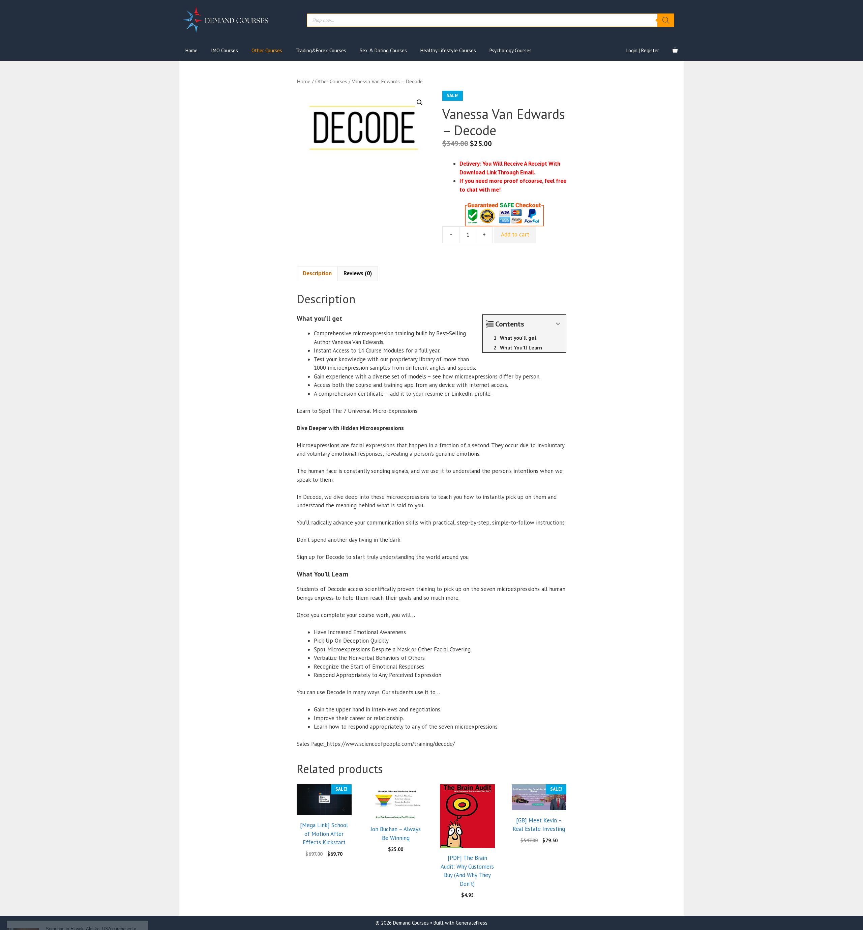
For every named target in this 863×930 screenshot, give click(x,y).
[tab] (317, 273)
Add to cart (515, 234)
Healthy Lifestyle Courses (448, 50)
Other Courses (266, 50)
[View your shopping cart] (675, 50)
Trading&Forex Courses (321, 50)
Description (317, 273)
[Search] (665, 20)
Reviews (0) (358, 273)
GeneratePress (471, 923)
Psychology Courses (510, 50)
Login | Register (642, 50)
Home (191, 50)
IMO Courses (224, 50)
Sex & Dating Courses (383, 50)
